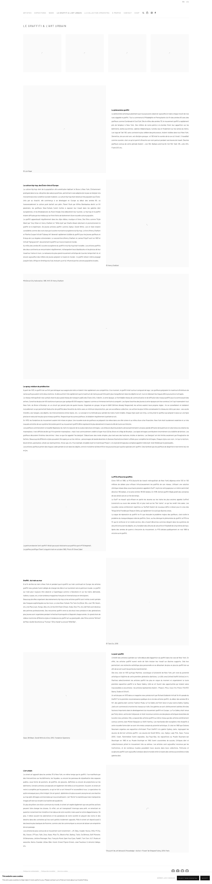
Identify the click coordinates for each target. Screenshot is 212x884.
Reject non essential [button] (188, 878)
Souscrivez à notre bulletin (182, 871)
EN (187, 2)
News (51, 13)
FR (183, 2)
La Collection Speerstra (97, 13)
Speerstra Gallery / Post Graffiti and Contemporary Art (50, 7)
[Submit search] (143, 12)
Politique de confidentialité (31, 871)
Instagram (151, 13)
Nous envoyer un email (187, 871)
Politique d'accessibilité (48, 871)
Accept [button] (205, 878)
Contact (128, 13)
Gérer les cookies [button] (63, 871)
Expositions (40, 13)
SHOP (136, 13)
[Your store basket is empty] (147, 13)
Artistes (27, 13)
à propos (116, 13)
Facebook (155, 13)
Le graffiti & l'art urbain (69, 13)
